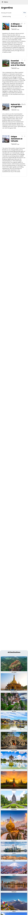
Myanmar (14, 841)
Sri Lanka (14, 672)
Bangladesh (14, 692)
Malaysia (14, 892)
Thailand (14, 790)
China (14, 853)
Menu (6, 2)
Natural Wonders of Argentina (18, 105)
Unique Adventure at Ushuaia (16, 138)
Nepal (13, 911)
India (14, 861)
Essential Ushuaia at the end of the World (18, 63)
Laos (14, 770)
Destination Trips (15, 29)
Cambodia (14, 750)
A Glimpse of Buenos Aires (16, 25)
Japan (14, 875)
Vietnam (14, 731)
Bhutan (14, 711)
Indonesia (14, 809)
